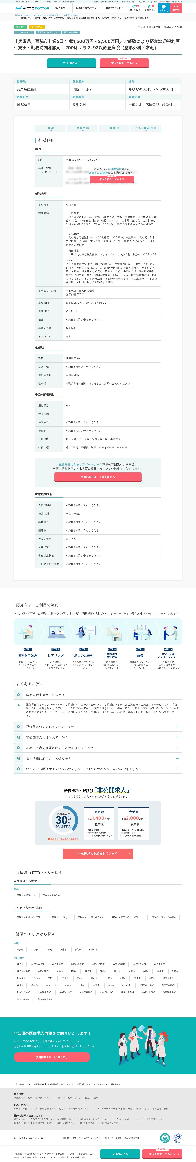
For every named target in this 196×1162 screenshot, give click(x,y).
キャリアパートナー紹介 (107, 1109)
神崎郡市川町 (65, 992)
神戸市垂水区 (139, 964)
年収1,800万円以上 (24, 32)
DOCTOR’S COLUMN (42, 1119)
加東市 (111, 985)
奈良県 (78, 949)
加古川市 (21, 978)
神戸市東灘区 (37, 964)
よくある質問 (152, 2)
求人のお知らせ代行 (43, 1123)
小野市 (123, 978)
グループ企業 (115, 1138)
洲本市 (117, 971)
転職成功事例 (142, 1109)
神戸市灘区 (57, 964)
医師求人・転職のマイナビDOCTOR (30, 15)
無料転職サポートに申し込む (52, 1057)
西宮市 (103, 971)
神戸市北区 (159, 964)
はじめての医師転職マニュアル (75, 1109)
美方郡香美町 (23, 999)
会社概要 (66, 1138)
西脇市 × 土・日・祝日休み (91, 917)
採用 (105, 1138)
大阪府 (49, 949)
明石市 (88, 971)
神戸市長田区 (98, 964)
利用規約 (38, 1084)
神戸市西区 (43, 971)
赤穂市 (37, 978)
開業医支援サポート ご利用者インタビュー (101, 1123)
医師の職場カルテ (66, 1123)
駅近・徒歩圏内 (71, 32)
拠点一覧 (142, 2)
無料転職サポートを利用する (98, 477)
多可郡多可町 (168, 985)
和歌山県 (93, 949)
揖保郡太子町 (127, 992)
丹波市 (34, 985)
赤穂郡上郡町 (148, 992)
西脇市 (75, 15)
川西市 (109, 978)
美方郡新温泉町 (45, 999)
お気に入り (73, 62)
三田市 (137, 978)
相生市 (160, 971)
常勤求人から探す (23, 1098)
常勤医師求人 (54, 15)
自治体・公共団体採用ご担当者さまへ (107, 2)
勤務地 (114, 128)
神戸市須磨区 (119, 964)
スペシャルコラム (112, 1119)
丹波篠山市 (168, 978)
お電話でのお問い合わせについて (170, 2)
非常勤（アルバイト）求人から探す (53, 1098)
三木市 (80, 978)
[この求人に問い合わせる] (111, 175)
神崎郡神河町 (106, 992)
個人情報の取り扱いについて (59, 1084)
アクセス (76, 1138)
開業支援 (114, 1084)
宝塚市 (65, 978)
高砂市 (94, 978)
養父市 (20, 985)
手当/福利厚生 (146, 128)
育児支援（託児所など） (48, 32)
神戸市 (20, 964)
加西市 (152, 978)
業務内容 (83, 128)
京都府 (34, 949)
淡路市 (82, 985)
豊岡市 (175, 971)
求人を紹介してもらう (124, 63)
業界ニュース (131, 1119)
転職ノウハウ (21, 1119)
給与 (51, 128)
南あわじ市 (51, 985)
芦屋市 (131, 971)
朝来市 (67, 985)
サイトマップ (99, 1084)
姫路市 (60, 971)
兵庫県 (66, 15)
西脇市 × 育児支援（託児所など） (128, 917)
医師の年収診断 (22, 1123)
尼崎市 (74, 971)
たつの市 (126, 985)
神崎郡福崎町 (85, 992)
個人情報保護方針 (131, 1138)
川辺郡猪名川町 (146, 985)
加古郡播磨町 (44, 992)
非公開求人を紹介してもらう (98, 853)
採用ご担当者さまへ (129, 2)
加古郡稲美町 (23, 992)
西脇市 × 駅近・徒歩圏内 (164, 917)
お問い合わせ (82, 1084)
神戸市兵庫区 (77, 964)
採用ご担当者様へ (21, 1084)
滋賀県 (20, 949)
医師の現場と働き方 (89, 1119)
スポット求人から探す (86, 1098)
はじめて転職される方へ (43, 1109)
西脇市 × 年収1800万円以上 (30, 917)
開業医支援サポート (151, 1119)
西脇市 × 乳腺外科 (51, 895)
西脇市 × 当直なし (61, 917)
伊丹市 (146, 971)
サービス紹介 (21, 1109)
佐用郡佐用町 (169, 992)
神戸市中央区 (23, 971)
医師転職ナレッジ (66, 1119)
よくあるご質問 (161, 1109)
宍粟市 (96, 985)
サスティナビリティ (91, 1138)
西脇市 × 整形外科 (26, 895)
